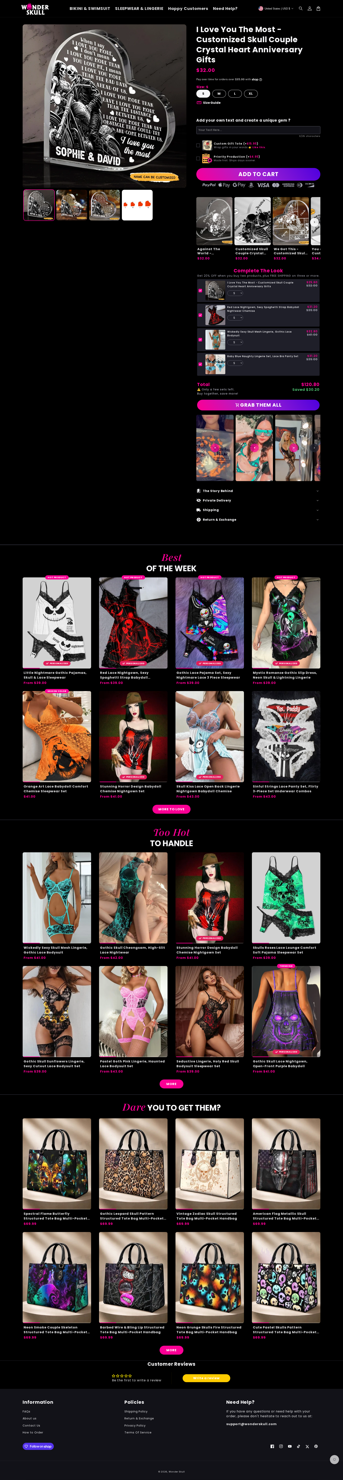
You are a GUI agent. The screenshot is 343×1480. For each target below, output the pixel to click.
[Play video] (215, 447)
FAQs (26, 1411)
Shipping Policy (136, 1411)
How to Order (33, 1432)
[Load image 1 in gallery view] (39, 205)
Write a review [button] (206, 1378)
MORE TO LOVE (171, 809)
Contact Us (31, 1426)
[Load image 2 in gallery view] (71, 205)
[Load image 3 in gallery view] (104, 205)
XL (251, 93)
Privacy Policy (135, 1426)
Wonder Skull (177, 1471)
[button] (301, 8)
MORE (171, 1084)
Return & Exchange (139, 1418)
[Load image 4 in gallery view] (137, 205)
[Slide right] (314, 222)
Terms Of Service (138, 1432)
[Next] (314, 447)
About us (30, 1418)
